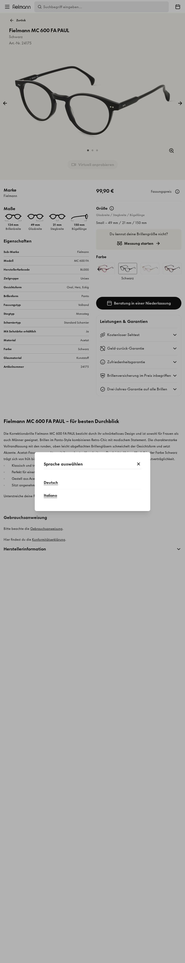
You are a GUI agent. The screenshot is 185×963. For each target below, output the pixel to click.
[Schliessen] (138, 464)
